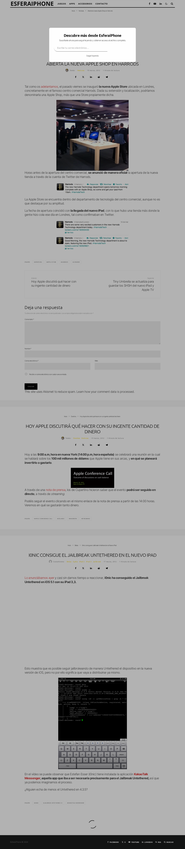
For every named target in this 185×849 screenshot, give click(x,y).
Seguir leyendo (92, 55)
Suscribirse (119, 47)
